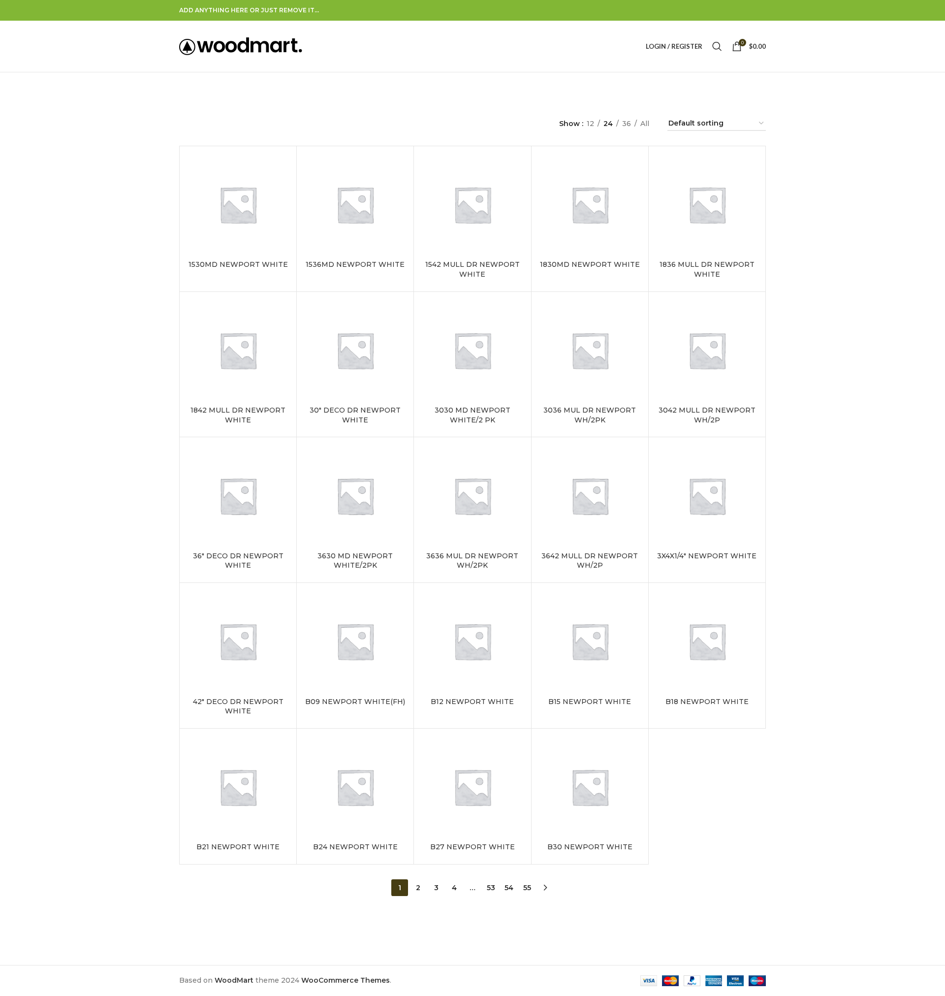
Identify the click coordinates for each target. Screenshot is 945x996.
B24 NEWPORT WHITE (355, 846)
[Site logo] (240, 45)
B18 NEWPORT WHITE (707, 701)
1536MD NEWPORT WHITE (355, 264)
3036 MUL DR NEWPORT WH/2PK (589, 415)
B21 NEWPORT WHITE (238, 846)
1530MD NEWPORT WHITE (238, 264)
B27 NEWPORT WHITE (472, 846)
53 (491, 887)
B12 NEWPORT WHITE (472, 701)
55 (527, 887)
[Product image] (238, 205)
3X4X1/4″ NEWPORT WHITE (706, 555)
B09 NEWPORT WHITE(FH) (355, 701)
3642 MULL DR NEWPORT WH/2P (589, 560)
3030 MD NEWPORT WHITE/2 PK (472, 415)
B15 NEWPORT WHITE (589, 701)
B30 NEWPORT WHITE (589, 846)
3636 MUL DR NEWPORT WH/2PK (472, 560)
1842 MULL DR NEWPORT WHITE (237, 415)
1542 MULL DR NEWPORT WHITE (472, 269)
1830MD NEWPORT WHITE (590, 264)
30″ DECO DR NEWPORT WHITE (355, 415)
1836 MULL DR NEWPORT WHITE (707, 269)
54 (508, 887)
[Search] (717, 46)
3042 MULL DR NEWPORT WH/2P (707, 415)
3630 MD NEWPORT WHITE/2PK (355, 560)
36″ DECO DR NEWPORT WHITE (238, 560)
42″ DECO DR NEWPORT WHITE (238, 706)
